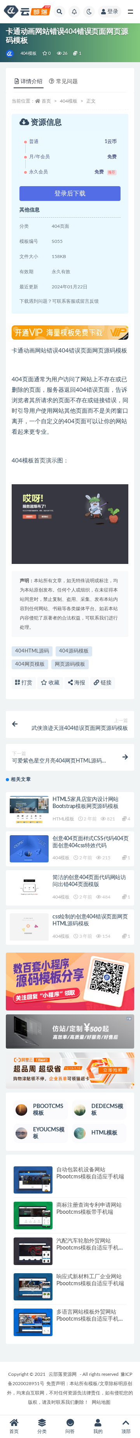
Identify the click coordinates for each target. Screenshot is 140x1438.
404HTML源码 (32, 651)
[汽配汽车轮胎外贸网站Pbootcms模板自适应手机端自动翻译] (33, 1251)
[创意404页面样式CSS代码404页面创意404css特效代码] (29, 849)
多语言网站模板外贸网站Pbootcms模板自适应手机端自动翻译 (90, 1319)
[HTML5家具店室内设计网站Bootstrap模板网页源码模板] (29, 810)
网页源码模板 (70, 664)
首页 (46, 101)
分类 (42, 1431)
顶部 (126, 1431)
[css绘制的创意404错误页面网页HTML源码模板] (29, 927)
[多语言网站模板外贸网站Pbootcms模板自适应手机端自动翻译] (33, 1322)
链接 (105, 683)
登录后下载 (70, 193)
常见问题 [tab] (67, 81)
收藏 (53, 683)
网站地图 (101, 1402)
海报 (79, 683)
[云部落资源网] (10, 54)
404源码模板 (74, 651)
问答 (70, 1431)
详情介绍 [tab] (31, 81)
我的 (98, 1431)
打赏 (26, 683)
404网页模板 (30, 664)
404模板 (29, 53)
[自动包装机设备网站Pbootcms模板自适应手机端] (33, 1180)
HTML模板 (63, 819)
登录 (112, 11)
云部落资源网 (63, 1374)
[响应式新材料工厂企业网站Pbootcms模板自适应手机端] (33, 1287)
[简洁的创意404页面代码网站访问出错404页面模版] (29, 888)
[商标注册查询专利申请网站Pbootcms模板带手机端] (33, 1215)
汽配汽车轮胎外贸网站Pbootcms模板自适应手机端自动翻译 (90, 1248)
